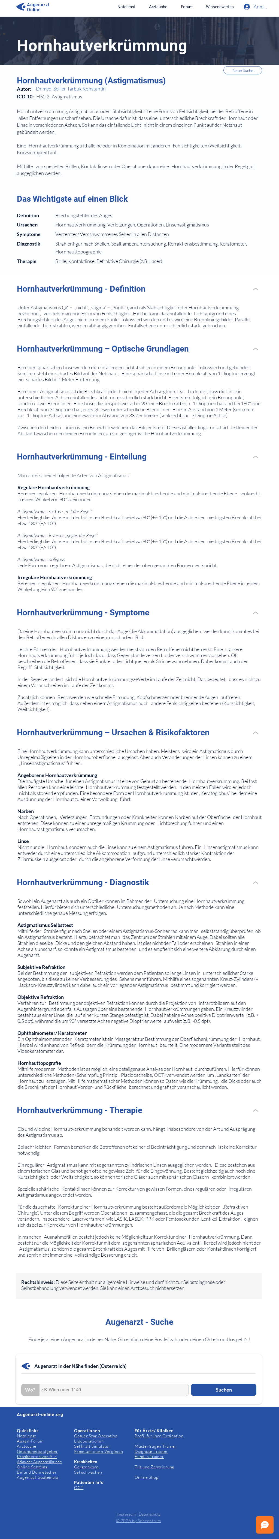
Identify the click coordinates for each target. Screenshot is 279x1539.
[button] (219, 7)
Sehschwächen (88, 1472)
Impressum (126, 1514)
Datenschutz (149, 1514)
